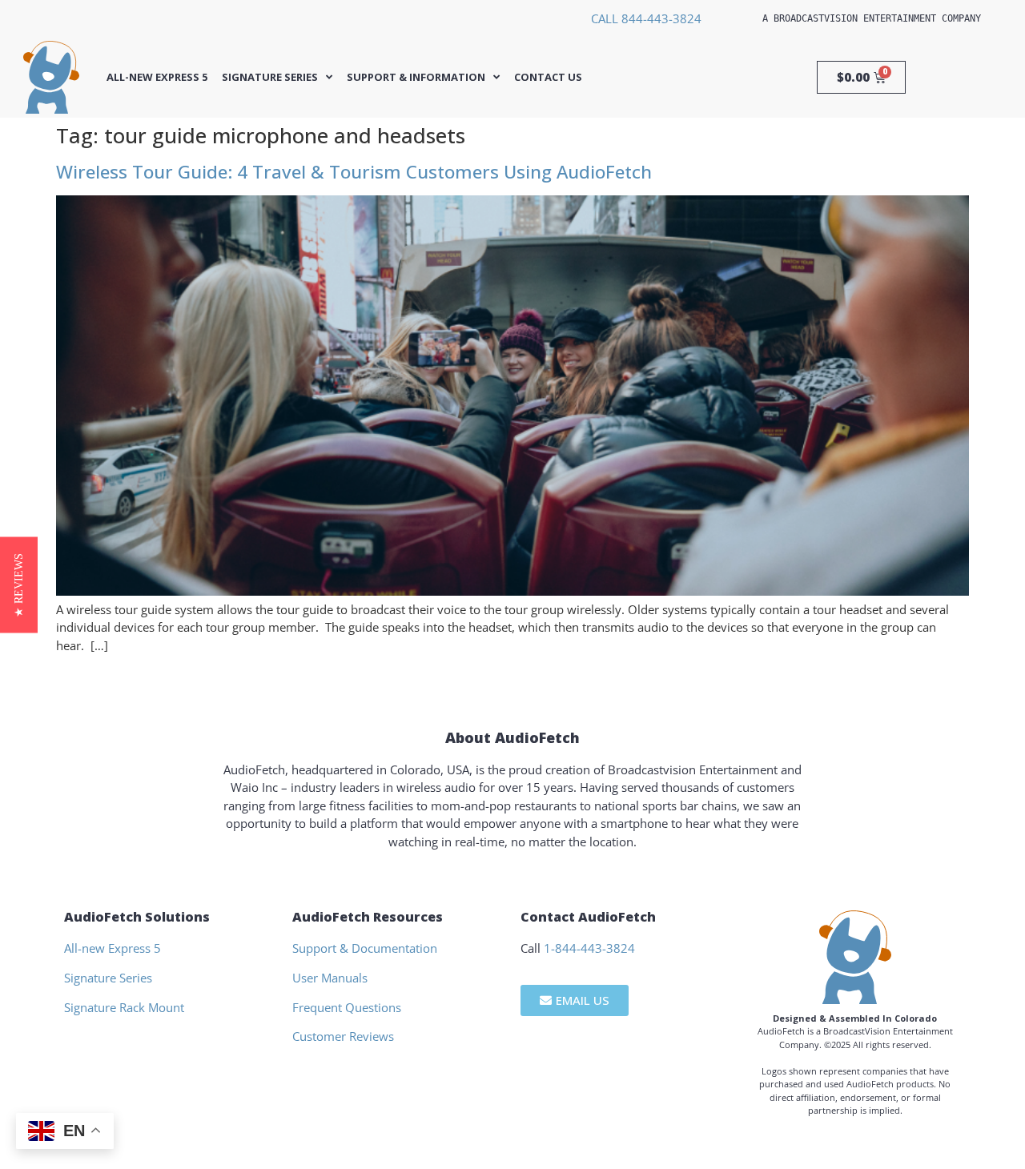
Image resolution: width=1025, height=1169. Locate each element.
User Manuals (330, 978)
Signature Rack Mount (124, 1007)
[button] (19, 584)
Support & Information (416, 77)
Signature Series (270, 77)
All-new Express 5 (157, 77)
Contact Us (548, 77)
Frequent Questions (346, 1007)
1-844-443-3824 (589, 948)
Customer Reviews (343, 1036)
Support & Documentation (364, 948)
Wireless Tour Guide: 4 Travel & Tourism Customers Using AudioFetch (354, 171)
